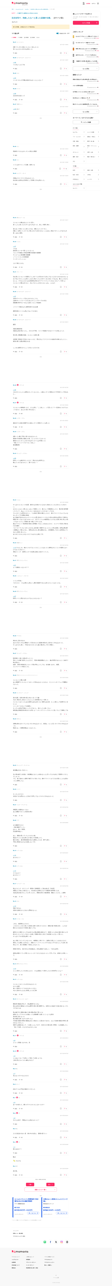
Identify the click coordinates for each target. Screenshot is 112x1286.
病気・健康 (76, 146)
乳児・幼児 (76, 174)
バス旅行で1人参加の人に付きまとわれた (27, 13)
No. (14, 42)
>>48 (14, 62)
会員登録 (88, 3)
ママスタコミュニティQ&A (19, 1236)
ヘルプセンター (15, 1259)
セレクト (75, 188)
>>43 (14, 78)
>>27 (14, 596)
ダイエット (76, 152)
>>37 (14, 246)
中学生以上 (76, 179)
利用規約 (28, 1259)
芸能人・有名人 (91, 136)
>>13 (14, 547)
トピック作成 (86, 23)
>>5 (14, 1102)
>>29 (14, 458)
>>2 (14, 1118)
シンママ (89, 179)
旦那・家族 (76, 141)
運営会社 (14, 1267)
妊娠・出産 (90, 170)
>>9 (14, 1056)
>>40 (14, 109)
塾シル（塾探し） (48, 1265)
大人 (74, 161)
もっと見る (86, 69)
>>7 (14, 1073)
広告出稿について (16, 1265)
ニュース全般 (90, 132)
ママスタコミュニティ (49, 1262)
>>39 (14, 93)
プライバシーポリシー (31, 1262)
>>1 (14, 1147)
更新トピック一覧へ (41, 1190)
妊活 (74, 170)
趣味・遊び (76, 156)
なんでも (75, 132)
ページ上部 (56, 1277)
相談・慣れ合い (91, 156)
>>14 (14, 871)
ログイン (94, 3)
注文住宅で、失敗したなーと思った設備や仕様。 (32, 17)
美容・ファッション (91, 146)
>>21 (14, 565)
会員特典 (14, 1262)
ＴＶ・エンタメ (77, 136)
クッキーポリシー (30, 1265)
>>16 (14, 855)
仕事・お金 (90, 152)
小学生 (89, 174)
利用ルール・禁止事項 (18, 1233)
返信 (16, 53)
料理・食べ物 (90, 141)
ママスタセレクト (48, 1259)
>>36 (14, 390)
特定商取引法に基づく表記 (32, 1267)
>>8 (14, 1040)
